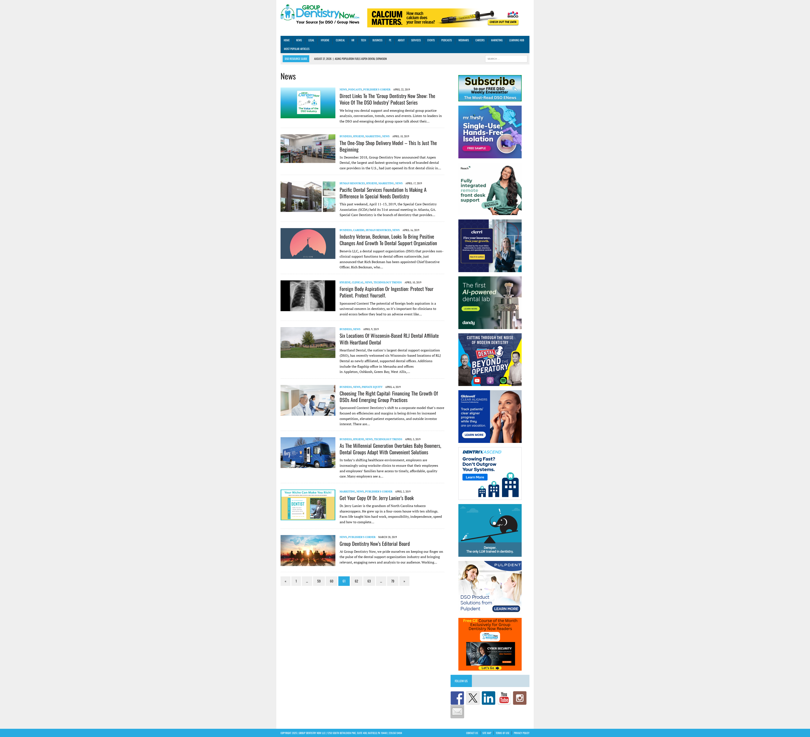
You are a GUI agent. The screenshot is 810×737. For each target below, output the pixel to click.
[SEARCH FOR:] (506, 58)
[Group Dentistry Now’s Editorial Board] (308, 563)
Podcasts (446, 40)
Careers (480, 40)
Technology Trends (388, 282)
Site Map (486, 733)
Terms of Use (502, 733)
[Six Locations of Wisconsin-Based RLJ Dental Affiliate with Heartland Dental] (308, 355)
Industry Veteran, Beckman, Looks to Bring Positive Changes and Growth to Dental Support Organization (388, 240)
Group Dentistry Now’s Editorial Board (375, 543)
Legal (311, 40)
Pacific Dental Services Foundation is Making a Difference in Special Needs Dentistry (383, 193)
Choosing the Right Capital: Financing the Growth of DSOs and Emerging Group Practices (389, 396)
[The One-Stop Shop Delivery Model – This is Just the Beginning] (308, 160)
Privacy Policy (521, 733)
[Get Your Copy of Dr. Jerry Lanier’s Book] (308, 517)
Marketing (497, 40)
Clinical (340, 40)
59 (319, 581)
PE (390, 40)
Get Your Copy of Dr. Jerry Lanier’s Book (377, 498)
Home (287, 40)
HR (352, 40)
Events (431, 40)
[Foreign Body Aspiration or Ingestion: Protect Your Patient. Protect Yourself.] (308, 308)
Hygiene (325, 40)
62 (356, 581)
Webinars (463, 40)
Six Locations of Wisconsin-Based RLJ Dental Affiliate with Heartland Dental (389, 339)
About (401, 40)
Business (377, 40)
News (299, 40)
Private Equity (372, 387)
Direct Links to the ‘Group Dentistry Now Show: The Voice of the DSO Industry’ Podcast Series (387, 99)
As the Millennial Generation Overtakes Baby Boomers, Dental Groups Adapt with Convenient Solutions (390, 449)
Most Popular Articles (296, 49)
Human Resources (352, 183)
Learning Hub (516, 40)
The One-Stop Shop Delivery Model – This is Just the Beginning (388, 146)
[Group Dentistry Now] (320, 14)
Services (416, 40)
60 (331, 581)
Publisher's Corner (376, 89)
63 (369, 581)
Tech (363, 40)
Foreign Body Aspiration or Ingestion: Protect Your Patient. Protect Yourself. (386, 292)
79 (392, 581)
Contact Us (472, 733)
